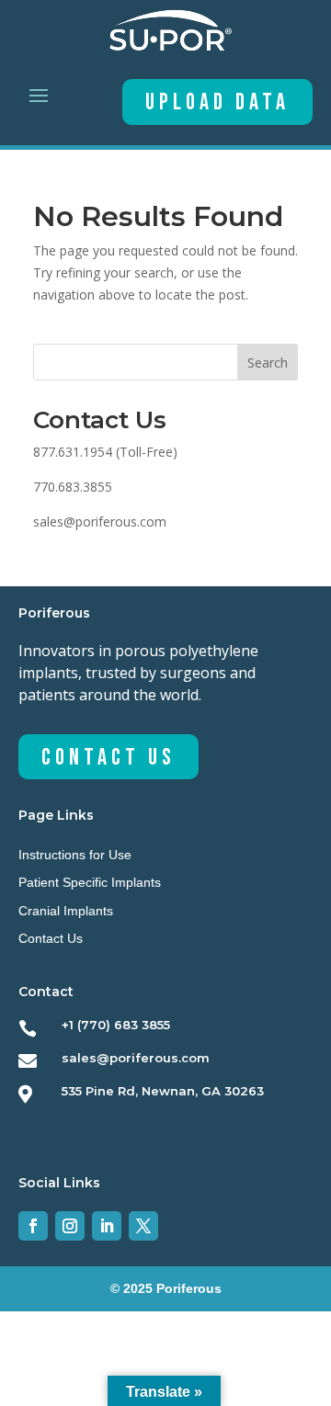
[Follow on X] (143, 1226)
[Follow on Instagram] (70, 1226)
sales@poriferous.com (99, 521)
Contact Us (108, 757)
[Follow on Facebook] (33, 1226)
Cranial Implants (65, 910)
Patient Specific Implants (89, 882)
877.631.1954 (72, 451)
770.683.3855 (72, 486)
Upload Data (217, 102)
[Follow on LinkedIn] (106, 1226)
